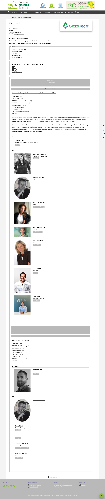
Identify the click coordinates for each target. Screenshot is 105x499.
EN (78, 12)
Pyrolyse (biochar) (16, 55)
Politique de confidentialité (61, 495)
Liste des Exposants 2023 (24, 17)
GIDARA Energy (38, 231)
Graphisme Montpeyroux (72, 495)
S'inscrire (83, 485)
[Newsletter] (103, 138)
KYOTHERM (19, 457)
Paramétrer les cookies (50, 495)
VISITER (15, 12)
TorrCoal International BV (22, 447)
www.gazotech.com (19, 34)
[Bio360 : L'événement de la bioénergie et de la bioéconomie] (8, 12)
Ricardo (18, 144)
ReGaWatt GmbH (46, 43)
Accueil (14, 17)
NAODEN (18, 430)
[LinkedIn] (103, 126)
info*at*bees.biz (34, 487)
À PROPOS (69, 12)
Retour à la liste (53, 476)
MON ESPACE (58, 12)
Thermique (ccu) (15, 53)
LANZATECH (37, 244)
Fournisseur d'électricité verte (18, 49)
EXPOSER (24, 12)
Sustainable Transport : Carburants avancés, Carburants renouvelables (34, 93)
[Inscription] (102, 495)
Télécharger (19, 72)
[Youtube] (104, 133)
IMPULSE (36, 373)
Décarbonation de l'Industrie (20, 340)
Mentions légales (34, 495)
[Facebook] (103, 136)
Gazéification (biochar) (17, 57)
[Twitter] (103, 131)
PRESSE (48, 12)
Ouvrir (13, 72)
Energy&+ (18, 438)
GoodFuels (36, 300)
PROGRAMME (36, 12)
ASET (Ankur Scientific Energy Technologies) (29, 43)
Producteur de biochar (17, 51)
